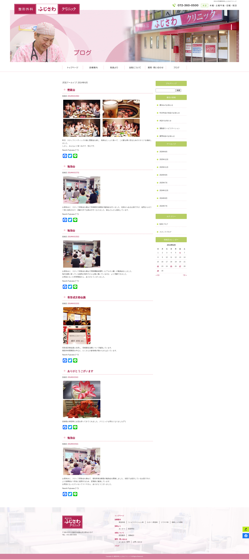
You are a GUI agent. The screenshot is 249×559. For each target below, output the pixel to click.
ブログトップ (171, 83)
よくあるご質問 (124, 542)
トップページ (72, 67)
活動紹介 (131, 535)
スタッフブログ (165, 232)
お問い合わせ (137, 542)
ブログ (117, 546)
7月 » (185, 275)
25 (171, 266)
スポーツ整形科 (152, 522)
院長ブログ (164, 224)
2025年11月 (164, 167)
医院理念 (131, 529)
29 (158, 271)
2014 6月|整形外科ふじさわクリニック (225, 1)
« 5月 (158, 275)
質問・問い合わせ (155, 67)
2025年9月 (163, 175)
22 (158, 266)
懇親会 (71, 89)
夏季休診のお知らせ (167, 136)
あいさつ (122, 529)
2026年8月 (163, 152)
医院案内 (122, 535)
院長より (114, 67)
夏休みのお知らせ (166, 105)
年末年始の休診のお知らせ (170, 113)
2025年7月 (163, 183)
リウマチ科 (165, 522)
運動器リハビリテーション (170, 128)
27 (180, 266)
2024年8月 (163, 198)
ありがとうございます (80, 371)
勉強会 (71, 166)
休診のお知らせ (165, 121)
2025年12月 (164, 159)
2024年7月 (163, 206)
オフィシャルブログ (176, 67)
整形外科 (122, 522)
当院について (135, 67)
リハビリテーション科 (136, 522)
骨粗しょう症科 (177, 522)
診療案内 (93, 67)
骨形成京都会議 (76, 297)
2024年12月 (164, 190)
